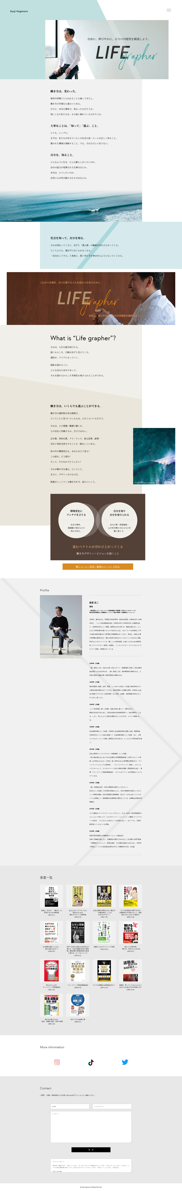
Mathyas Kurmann (19, 220)
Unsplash (29, 220)
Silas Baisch (143, 482)
